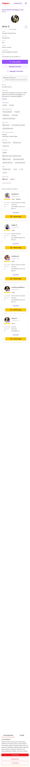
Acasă (4, 10)
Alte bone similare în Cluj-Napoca (10, 189)
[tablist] (15, 735)
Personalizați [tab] (15, 763)
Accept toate (15, 755)
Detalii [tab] (22, 735)
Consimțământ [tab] (8, 735)
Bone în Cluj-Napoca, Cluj (15, 10)
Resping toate (15, 759)
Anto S (4, 12)
